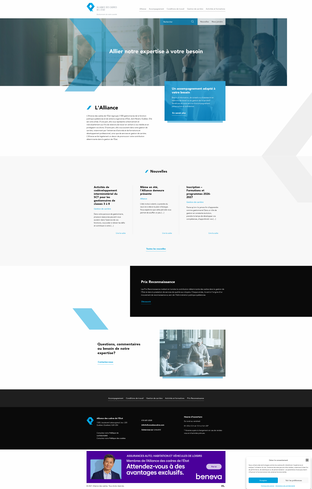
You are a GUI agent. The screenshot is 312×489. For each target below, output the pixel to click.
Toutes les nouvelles (156, 248)
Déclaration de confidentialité (285, 486)
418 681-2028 (146, 420)
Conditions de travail (175, 8)
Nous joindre (217, 21)
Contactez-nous (105, 362)
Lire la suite (121, 233)
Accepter (263, 480)
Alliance (143, 8)
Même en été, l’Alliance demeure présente (152, 190)
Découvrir (146, 301)
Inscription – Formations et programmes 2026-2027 (198, 192)
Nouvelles (204, 21)
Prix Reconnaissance (195, 398)
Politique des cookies (117, 438)
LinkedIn (157, 430)
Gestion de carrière (195, 8)
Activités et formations (215, 8)
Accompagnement (156, 8)
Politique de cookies (267, 486)
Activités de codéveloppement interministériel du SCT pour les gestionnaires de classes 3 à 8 (105, 195)
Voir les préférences (294, 480)
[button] (307, 460)
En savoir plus (179, 113)
